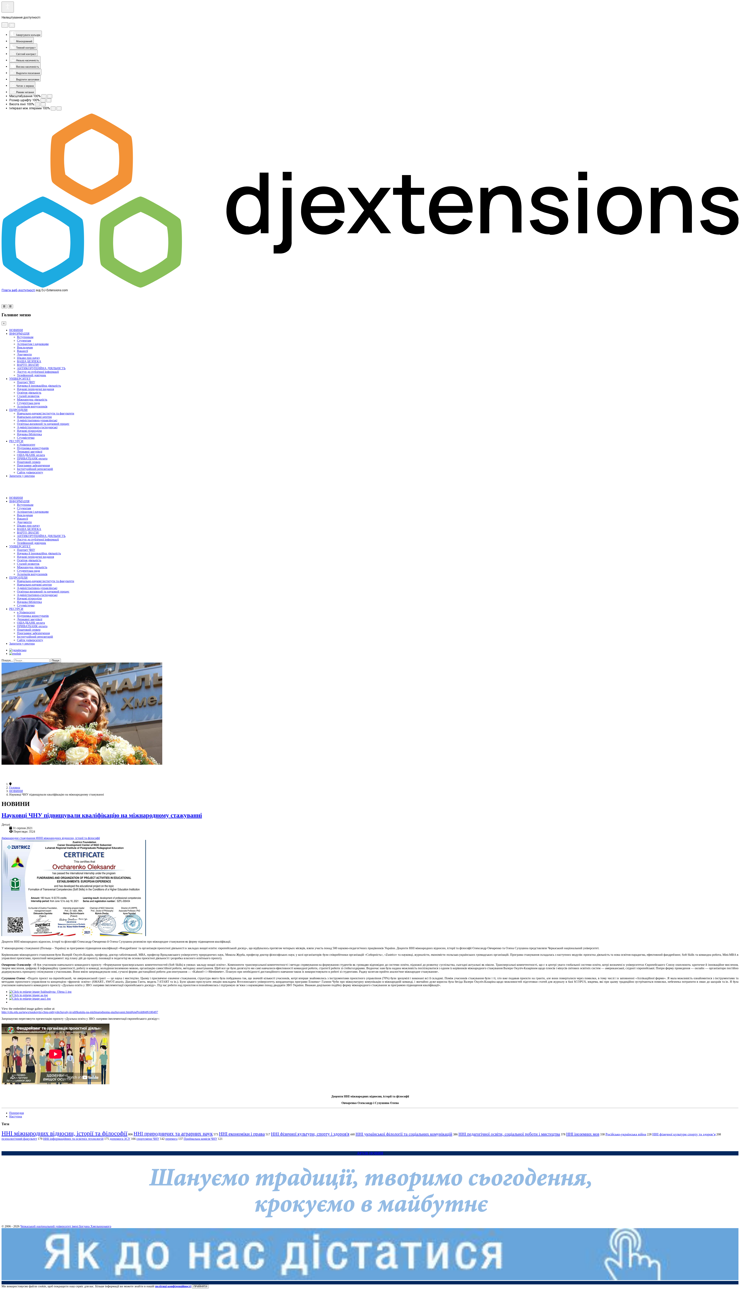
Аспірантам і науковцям (33, 344)
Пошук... (7, 660)
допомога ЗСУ (120, 1139)
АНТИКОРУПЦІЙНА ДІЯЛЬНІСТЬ (41, 368)
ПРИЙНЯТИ (200, 1286)
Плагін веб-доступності (18, 290)
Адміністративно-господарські (37, 427)
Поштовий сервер (28, 462)
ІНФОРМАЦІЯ (19, 333)
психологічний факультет (19, 1139)
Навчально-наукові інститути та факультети (45, 413)
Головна (14, 787)
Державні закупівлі (29, 451)
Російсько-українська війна (625, 1134)
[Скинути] (5, 25)
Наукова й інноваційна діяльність (39, 385)
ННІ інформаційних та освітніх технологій (73, 1139)
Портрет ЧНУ (26, 382)
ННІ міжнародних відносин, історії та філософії (64, 1133)
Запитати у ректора (22, 475)
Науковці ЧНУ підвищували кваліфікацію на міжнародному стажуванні (102, 815)
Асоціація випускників (32, 406)
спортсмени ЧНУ (147, 1139)
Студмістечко (25, 437)
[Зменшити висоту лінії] (37, 104)
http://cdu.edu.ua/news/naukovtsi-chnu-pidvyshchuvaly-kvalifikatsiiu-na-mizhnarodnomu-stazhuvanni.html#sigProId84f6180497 (80, 1012)
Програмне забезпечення (33, 465)
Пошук (55, 660)
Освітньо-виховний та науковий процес (43, 423)
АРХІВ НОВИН (370, 1153)
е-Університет (26, 444)
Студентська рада (28, 403)
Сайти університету (30, 472)
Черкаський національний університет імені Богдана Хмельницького (65, 1226)
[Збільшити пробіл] (58, 108)
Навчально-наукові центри (34, 416)
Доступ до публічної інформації (38, 371)
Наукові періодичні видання (35, 389)
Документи (24, 354)
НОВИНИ (16, 330)
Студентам (24, 340)
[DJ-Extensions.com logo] (370, 286)
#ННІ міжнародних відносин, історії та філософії (68, 838)
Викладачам (25, 347)
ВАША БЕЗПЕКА (29, 361)
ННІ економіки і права (242, 1133)
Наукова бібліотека (29, 434)
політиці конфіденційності (173, 1286)
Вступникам (25, 337)
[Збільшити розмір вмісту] (49, 96)
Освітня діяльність (29, 392)
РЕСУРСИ (16, 441)
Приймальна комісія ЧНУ (200, 1138)
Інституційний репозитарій (35, 469)
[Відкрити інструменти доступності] (8, 7)
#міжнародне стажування (19, 838)
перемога (171, 1139)
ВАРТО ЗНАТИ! (28, 364)
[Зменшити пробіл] (53, 108)
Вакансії (22, 351)
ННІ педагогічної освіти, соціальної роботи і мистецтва (509, 1134)
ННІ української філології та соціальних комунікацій (404, 1134)
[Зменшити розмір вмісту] (43, 96)
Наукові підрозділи (29, 430)
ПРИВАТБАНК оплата (32, 458)
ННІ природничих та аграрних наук (173, 1134)
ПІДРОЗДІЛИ (18, 410)
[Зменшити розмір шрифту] (42, 100)
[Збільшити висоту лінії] (43, 104)
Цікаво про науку (28, 358)
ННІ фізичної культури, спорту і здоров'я (310, 1133)
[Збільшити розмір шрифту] (48, 100)
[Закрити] (12, 25)
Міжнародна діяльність (32, 399)
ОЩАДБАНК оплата (31, 455)
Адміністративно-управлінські (37, 420)
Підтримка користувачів (33, 448)
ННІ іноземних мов (582, 1134)
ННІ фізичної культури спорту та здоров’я (684, 1134)
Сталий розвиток (28, 396)
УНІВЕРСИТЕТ (20, 378)
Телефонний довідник (31, 375)
